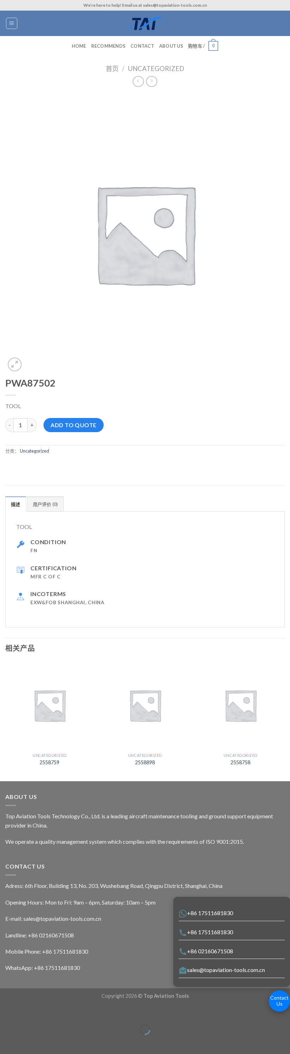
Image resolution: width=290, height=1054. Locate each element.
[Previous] (5, 720)
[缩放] (27, 1012)
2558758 (240, 762)
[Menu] (12, 23)
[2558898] (145, 705)
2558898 (145, 762)
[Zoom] (15, 364)
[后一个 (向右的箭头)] (27, 1042)
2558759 (49, 762)
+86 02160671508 (210, 951)
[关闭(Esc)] (7, 1012)
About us (171, 46)
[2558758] (240, 705)
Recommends (108, 46)
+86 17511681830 (210, 912)
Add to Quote (74, 425)
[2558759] (49, 705)
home (79, 46)
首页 (112, 68)
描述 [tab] (16, 504)
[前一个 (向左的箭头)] (7, 1042)
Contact (142, 46)
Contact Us (279, 1001)
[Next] (284, 720)
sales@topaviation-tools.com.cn (226, 969)
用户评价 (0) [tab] (45, 504)
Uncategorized (156, 68)
